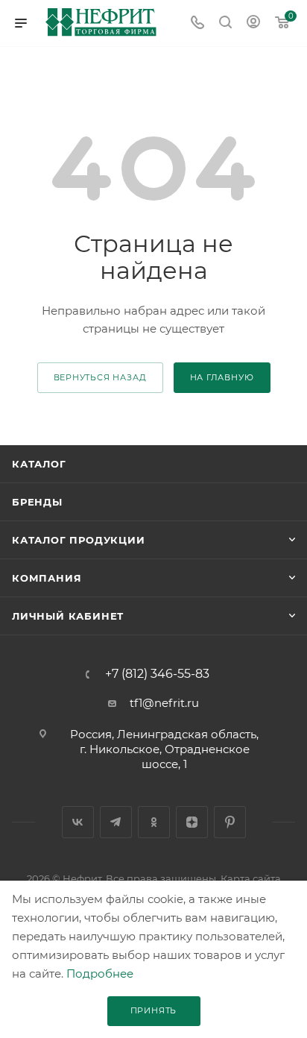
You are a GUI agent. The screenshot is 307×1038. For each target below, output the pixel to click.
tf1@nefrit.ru (164, 703)
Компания (46, 578)
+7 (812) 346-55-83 (157, 674)
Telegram (116, 822)
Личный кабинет (68, 616)
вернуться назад (100, 377)
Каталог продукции (78, 540)
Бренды (37, 502)
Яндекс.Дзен (192, 822)
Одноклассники (154, 822)
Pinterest (230, 822)
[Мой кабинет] (253, 23)
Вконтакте (78, 822)
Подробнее (99, 973)
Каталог (39, 464)
